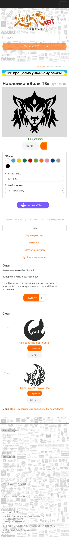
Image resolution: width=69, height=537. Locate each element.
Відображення (15, 185)
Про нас (7, 434)
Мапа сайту (8, 490)
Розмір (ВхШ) (14, 173)
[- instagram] (9, 478)
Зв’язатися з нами (11, 488)
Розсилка (7, 506)
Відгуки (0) (34, 242)
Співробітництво (11, 445)
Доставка (7, 437)
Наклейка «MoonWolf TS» (34, 388)
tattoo (50, 408)
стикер (25, 408)
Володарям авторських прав (16, 448)
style (56, 408)
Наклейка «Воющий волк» (34, 342)
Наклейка (15, 408)
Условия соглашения (13, 443)
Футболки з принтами (34, 257)
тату (62, 408)
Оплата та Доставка (35, 249)
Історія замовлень (11, 503)
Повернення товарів (13, 451)
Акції (5, 469)
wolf (45, 408)
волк (39, 408)
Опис (34, 227)
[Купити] (43, 146)
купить (33, 408)
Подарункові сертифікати (15, 463)
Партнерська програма (14, 466)
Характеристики (34, 235)
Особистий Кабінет (12, 500)
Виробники (8, 461)
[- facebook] (4, 478)
